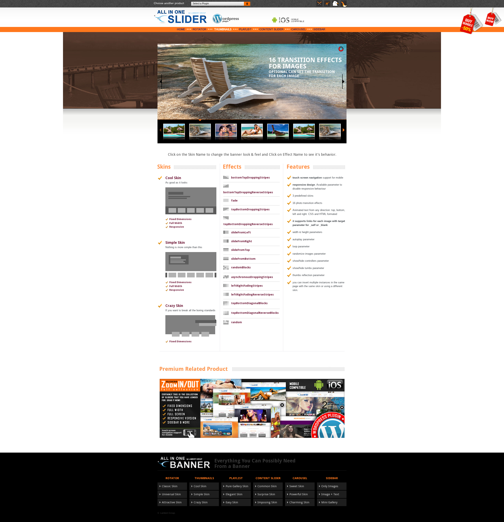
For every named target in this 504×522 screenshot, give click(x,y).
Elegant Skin (234, 494)
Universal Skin (171, 494)
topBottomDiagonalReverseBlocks (255, 312)
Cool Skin (173, 178)
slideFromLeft (241, 232)
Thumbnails (223, 29)
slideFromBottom (243, 258)
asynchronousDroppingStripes (252, 277)
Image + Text (330, 494)
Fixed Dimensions (180, 219)
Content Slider (271, 29)
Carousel (298, 29)
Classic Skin (169, 486)
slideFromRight (241, 241)
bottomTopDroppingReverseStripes (248, 192)
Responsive (176, 226)
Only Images (329, 486)
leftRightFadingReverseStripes (252, 294)
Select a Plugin (201, 3)
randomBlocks (241, 267)
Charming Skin (299, 502)
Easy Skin (232, 502)
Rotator (199, 29)
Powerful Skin (298, 494)
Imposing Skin (267, 502)
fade (234, 200)
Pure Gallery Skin (237, 486)
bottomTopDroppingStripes (250, 177)
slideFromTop (240, 249)
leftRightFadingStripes (247, 285)
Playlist (245, 29)
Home (181, 29)
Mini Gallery (329, 502)
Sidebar (319, 29)
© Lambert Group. (166, 513)
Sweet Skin (296, 486)
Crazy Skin (174, 306)
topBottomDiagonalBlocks (249, 303)
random (236, 322)
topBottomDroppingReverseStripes (248, 224)
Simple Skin (175, 242)
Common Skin (267, 486)
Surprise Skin (266, 494)
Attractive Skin (172, 502)
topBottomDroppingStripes (250, 209)
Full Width (175, 223)
